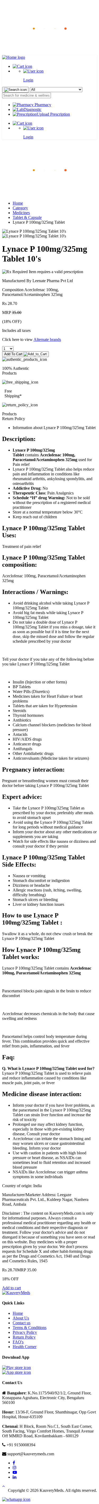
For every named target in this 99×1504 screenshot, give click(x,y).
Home (18, 203)
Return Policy (24, 1337)
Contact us (21, 1323)
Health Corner (24, 1346)
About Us (21, 1318)
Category (20, 208)
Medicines (21, 212)
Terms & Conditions (29, 1327)
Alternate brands (47, 339)
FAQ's (18, 1342)
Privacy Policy (25, 1332)
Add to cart (11, 1288)
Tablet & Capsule (27, 217)
